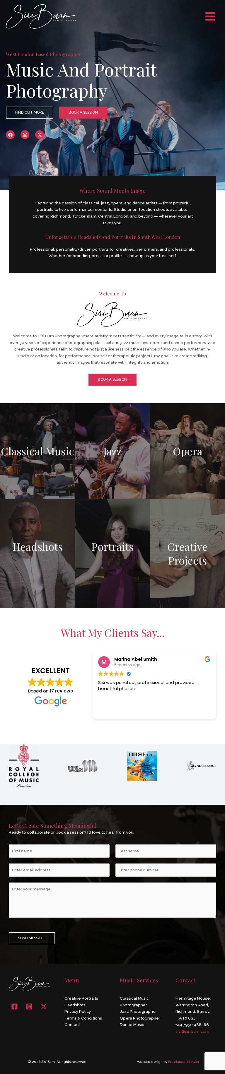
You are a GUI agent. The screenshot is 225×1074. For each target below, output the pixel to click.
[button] (15, 765)
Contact (72, 1024)
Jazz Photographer (138, 1011)
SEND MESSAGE (32, 938)
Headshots (75, 1005)
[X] (43, 1006)
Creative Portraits (81, 998)
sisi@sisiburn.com (192, 1031)
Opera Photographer (140, 1018)
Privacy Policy (77, 1011)
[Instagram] (29, 1006)
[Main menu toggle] (210, 16)
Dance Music (132, 1024)
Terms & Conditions (83, 1018)
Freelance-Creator (183, 1062)
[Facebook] (14, 1006)
